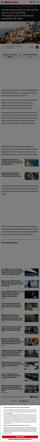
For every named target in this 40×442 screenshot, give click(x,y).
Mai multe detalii (9, 413)
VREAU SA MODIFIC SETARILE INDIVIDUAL (20, 439)
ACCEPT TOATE (20, 437)
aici (20, 419)
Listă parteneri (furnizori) (8, 433)
